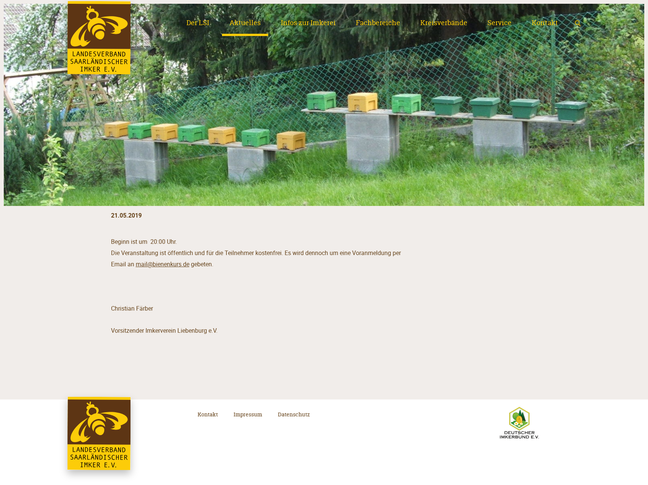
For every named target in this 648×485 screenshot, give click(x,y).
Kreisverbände (443, 22)
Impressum (248, 414)
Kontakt (545, 22)
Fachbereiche (378, 22)
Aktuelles (245, 22)
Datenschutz (294, 414)
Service (500, 22)
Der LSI (197, 22)
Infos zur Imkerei (308, 22)
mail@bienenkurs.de (162, 264)
